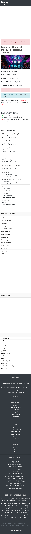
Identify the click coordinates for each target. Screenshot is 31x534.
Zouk (2, 256)
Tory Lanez (20, 515)
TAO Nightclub (5, 251)
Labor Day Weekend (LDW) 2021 (15, 478)
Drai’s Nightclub (5, 226)
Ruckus (3, 514)
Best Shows (4, 368)
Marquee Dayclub (5, 240)
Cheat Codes (4, 502)
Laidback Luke (12, 507)
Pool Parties (4, 346)
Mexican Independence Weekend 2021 (15, 481)
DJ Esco (28, 502)
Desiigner (22, 502)
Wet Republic (4, 254)
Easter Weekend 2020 (15, 469)
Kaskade (5, 507)
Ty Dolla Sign (12, 517)
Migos (22, 508)
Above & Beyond (10, 498)
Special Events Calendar (7, 295)
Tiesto (15, 515)
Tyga (18, 517)
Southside (3, 515)
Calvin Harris (21, 500)
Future (27, 503)
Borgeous (14, 500)
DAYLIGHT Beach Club (7, 220)
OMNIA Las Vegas (5, 245)
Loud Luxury (24, 507)
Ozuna (26, 510)
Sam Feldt (8, 514)
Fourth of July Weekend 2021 (15, 473)
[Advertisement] (15, 21)
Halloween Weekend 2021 (15, 475)
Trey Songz (27, 515)
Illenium (21, 505)
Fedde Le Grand (12, 503)
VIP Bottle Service (5, 338)
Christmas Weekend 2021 (15, 466)
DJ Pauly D (4, 503)
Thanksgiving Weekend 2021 (15, 488)
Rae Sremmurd (10, 512)
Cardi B (26, 500)
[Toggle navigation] (28, 2)
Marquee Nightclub (15, 82)
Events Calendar (5, 340)
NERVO (7, 510)
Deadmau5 (16, 502)
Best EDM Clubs (5, 363)
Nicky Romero (20, 510)
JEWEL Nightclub (5, 231)
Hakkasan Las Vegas (6, 228)
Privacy (15, 451)
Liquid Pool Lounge (6, 237)
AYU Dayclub (4, 217)
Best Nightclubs (5, 356)
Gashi (16, 505)
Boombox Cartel (17, 85)
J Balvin (26, 505)
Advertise (15, 447)
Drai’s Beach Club (5, 223)
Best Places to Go (5, 353)
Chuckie (11, 502)
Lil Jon (18, 507)
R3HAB (4, 512)
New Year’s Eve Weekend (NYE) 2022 (15, 485)
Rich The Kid (19, 512)
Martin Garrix (11, 508)
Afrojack (18, 498)
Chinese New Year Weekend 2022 (15, 464)
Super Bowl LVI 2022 (15, 487)
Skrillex (19, 514)
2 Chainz (3, 498)
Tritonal (6, 517)
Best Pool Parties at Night (8, 366)
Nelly (3, 510)
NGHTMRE (13, 510)
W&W (21, 517)
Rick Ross (25, 512)
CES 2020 (15, 462)
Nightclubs (3, 343)
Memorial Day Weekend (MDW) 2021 (15, 480)
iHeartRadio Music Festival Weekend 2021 (15, 476)
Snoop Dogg (25, 514)
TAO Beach (4, 248)
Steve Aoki (10, 515)
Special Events (5, 351)
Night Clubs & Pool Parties (8, 213)
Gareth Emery (10, 505)
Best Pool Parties (5, 358)
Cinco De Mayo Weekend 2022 (15, 468)
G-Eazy (4, 505)
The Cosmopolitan (12, 78)
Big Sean (9, 500)
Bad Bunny (23, 498)
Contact (15, 449)
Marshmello (4, 508)
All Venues (3, 348)
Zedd (25, 517)
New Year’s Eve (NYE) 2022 (15, 483)
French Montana (21, 503)
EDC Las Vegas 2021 (15, 471)
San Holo (14, 514)
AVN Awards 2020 (15, 461)
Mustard (27, 508)
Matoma (18, 508)
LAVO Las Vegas (5, 234)
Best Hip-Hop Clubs (6, 361)
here (18, 43)
